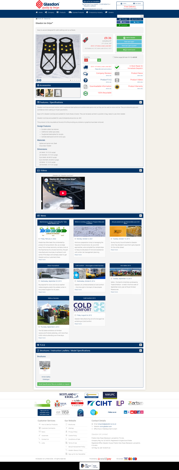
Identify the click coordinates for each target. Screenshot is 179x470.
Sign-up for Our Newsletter (76, 454)
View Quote (138, 3)
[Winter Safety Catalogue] (46, 366)
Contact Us (45, 439)
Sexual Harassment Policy (76, 447)
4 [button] (77, 80)
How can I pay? (129, 41)
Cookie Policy (72, 435)
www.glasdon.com (106, 426)
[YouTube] (131, 412)
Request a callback (89, 6)
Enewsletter (124, 25)
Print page (124, 19)
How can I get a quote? (129, 46)
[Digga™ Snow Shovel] (40, 93)
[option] (58, 56)
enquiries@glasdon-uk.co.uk (93, 9)
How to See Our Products (50, 424)
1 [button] (71, 80)
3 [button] (75, 80)
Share (124, 22)
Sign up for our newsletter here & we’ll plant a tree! (44, 412)
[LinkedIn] (125, 412)
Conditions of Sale (74, 439)
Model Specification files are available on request (54, 384)
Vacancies (45, 435)
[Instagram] (141, 412)
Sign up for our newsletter (91, 1)
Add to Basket (130, 37)
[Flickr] (128, 412)
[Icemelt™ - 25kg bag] (58, 93)
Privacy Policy (72, 432)
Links (43, 443)
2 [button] (73, 80)
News (43, 432)
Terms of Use (72, 443)
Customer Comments (48, 428)
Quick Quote (131, 50)
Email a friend (137, 19)
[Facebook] (138, 412)
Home (40, 12)
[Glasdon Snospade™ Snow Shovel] (49, 93)
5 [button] (79, 80)
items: (124, 3)
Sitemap (71, 428)
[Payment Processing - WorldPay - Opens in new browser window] (104, 459)
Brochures (71, 424)
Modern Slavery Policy (75, 450)
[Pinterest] (135, 412)
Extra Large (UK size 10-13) (125, 57)
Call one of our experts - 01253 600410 (96, 4)
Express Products (78, 12)
